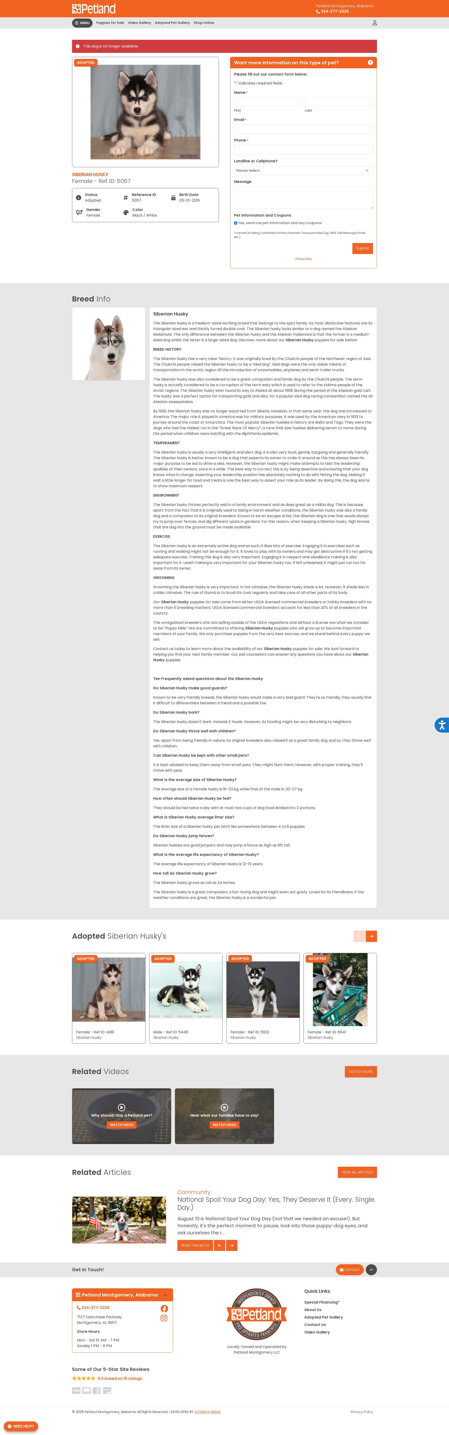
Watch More (361, 1071)
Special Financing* (322, 1302)
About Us (313, 1309)
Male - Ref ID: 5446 (170, 1032)
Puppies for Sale (110, 22)
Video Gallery (139, 22)
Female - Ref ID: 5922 (249, 1032)
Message (242, 181)
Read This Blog (195, 1245)
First (237, 110)
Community (193, 1192)
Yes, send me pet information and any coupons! (280, 222)
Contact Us (315, 1324)
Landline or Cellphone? (256, 161)
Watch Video (122, 1125)
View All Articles (357, 1172)
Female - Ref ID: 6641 (327, 1032)
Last (308, 110)
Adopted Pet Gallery (172, 22)
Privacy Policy (362, 1412)
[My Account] (375, 23)
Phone (241, 140)
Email (240, 119)
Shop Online (204, 22)
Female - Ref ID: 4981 (95, 1032)
